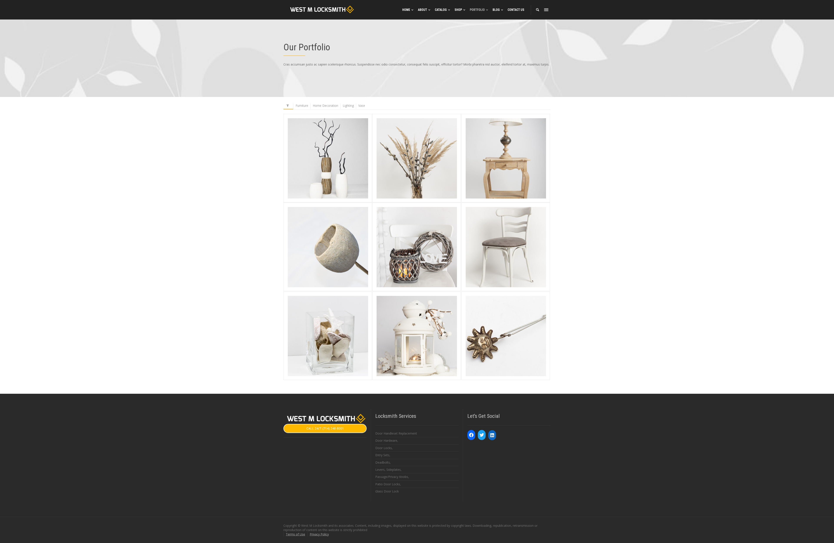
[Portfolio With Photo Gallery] (512, 259)
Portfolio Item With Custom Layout (505, 145)
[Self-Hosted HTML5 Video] (334, 348)
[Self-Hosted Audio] (512, 348)
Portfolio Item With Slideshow (417, 233)
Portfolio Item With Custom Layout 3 (328, 145)
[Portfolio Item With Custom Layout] (512, 170)
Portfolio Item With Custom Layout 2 (416, 145)
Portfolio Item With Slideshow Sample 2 (328, 233)
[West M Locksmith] (321, 9)
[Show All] (288, 106)
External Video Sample (417, 322)
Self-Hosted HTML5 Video (327, 322)
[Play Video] (322, 348)
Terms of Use (295, 534)
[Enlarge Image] (322, 170)
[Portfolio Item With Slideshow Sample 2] (334, 261)
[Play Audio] (499, 348)
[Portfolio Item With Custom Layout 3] (334, 170)
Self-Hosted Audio (506, 322)
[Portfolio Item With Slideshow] (423, 259)
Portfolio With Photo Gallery (505, 233)
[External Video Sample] (423, 348)
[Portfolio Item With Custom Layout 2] (423, 170)
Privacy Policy (319, 534)
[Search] (537, 9)
